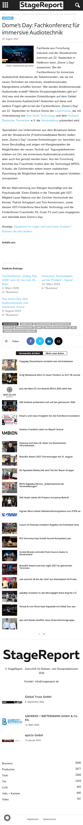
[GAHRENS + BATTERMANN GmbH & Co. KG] (12, 721)
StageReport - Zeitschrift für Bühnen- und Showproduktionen (43, 668)
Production (8, 769)
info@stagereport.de (47, 681)
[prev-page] (39, 634)
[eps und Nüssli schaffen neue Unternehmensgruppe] (9, 623)
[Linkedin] (49, 341)
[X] (40, 341)
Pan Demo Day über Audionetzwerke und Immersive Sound (15, 302)
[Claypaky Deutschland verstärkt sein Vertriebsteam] (9, 365)
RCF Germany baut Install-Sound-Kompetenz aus (45, 538)
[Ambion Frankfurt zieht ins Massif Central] (9, 433)
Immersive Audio (24, 327)
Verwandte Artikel (29, 353)
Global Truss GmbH (38, 697)
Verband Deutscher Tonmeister (19, 331)
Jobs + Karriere (11, 793)
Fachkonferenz (43, 324)
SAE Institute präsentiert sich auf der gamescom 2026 (47, 402)
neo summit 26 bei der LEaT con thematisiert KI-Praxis (48, 579)
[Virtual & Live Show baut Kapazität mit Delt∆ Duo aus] (9, 610)
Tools (5, 775)
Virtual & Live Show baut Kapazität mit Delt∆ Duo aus (47, 606)
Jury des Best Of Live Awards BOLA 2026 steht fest (45, 388)
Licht (5, 787)
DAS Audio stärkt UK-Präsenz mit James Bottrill (44, 497)
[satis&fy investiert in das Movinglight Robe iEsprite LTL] (9, 596)
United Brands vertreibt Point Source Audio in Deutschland (43, 553)
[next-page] (44, 634)
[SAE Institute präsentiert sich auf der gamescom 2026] (9, 405)
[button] (7, 818)
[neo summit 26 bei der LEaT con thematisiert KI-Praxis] (9, 582)
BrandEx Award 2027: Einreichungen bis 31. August (46, 456)
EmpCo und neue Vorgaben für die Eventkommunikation (49, 415)
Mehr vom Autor (55, 353)
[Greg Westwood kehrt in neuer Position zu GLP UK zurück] (9, 378)
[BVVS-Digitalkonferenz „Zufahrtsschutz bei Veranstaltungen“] (9, 487)
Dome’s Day (26, 324)
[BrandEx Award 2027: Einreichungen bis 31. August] (9, 460)
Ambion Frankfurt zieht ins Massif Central (41, 429)
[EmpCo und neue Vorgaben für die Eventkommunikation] (9, 419)
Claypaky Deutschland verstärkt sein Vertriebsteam (46, 361)
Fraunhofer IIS (62, 324)
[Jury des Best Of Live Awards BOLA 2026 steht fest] (9, 392)
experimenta (63, 110)
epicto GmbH (34, 735)
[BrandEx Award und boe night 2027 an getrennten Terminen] (9, 569)
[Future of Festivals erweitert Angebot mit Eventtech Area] (9, 528)
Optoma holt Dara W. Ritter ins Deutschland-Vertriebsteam (42, 444)
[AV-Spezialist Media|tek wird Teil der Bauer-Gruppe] (9, 473)
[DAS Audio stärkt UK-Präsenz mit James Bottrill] (9, 501)
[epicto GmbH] (12, 740)
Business (14, 14)
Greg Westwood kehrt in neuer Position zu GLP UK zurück (49, 374)
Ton (4, 781)
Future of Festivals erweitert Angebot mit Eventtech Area (49, 524)
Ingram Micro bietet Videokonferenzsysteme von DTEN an (50, 511)
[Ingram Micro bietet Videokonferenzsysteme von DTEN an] (9, 514)
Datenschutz (49, 819)
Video (5, 799)
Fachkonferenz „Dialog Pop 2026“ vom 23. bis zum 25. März (19, 280)
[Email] (58, 341)
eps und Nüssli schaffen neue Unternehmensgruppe (46, 620)
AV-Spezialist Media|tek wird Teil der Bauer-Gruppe (46, 470)
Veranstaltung (50, 120)
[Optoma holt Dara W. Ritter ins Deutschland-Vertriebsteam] (9, 446)
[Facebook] (31, 341)
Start (4, 14)
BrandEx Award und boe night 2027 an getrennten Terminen (45, 566)
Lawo (38, 327)
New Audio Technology (40, 115)
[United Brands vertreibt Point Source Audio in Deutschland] (9, 555)
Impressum (32, 819)
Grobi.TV (8, 327)
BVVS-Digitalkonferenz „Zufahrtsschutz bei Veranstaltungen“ (41, 485)
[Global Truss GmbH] (12, 702)
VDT (73, 327)
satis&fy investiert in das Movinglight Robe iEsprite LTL (48, 592)
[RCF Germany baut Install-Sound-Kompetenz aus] (9, 542)
